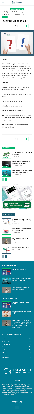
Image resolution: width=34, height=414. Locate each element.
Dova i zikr (10, 14)
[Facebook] (17, 407)
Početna (4, 14)
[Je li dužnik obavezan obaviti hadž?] (6, 304)
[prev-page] (3, 179)
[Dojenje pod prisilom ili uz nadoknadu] (6, 240)
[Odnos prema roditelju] (6, 271)
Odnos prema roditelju (19, 269)
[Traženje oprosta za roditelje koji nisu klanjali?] (6, 155)
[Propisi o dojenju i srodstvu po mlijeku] (6, 313)
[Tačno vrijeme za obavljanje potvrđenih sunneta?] (6, 290)
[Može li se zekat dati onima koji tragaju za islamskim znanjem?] (6, 221)
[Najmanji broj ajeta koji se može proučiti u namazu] (6, 231)
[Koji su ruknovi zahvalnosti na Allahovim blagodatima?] (6, 164)
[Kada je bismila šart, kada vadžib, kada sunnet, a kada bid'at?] (6, 173)
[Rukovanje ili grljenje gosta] (6, 250)
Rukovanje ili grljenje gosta (20, 247)
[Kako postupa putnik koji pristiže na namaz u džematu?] (6, 281)
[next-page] (6, 179)
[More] (26, 26)
